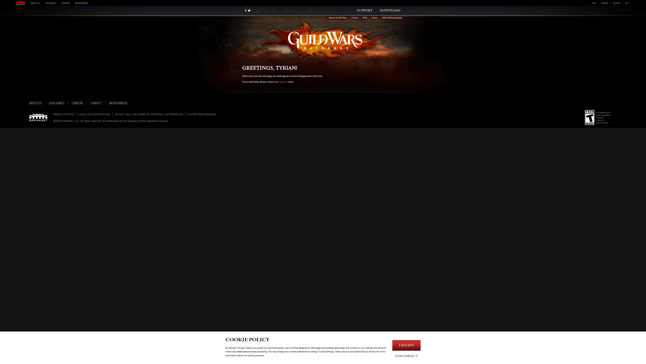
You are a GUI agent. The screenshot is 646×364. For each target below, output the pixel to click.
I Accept (406, 345)
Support (604, 3)
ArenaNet (38, 117)
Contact (96, 103)
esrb (589, 117)
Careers (66, 3)
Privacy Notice (63, 114)
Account (616, 3)
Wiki (594, 3)
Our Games (50, 3)
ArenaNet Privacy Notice (363, 351)
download (390, 10)
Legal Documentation (94, 114)
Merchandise (81, 3)
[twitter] (249, 10)
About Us (35, 3)
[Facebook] (245, 10)
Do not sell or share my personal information (149, 114)
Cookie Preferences (202, 114)
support (365, 10)
